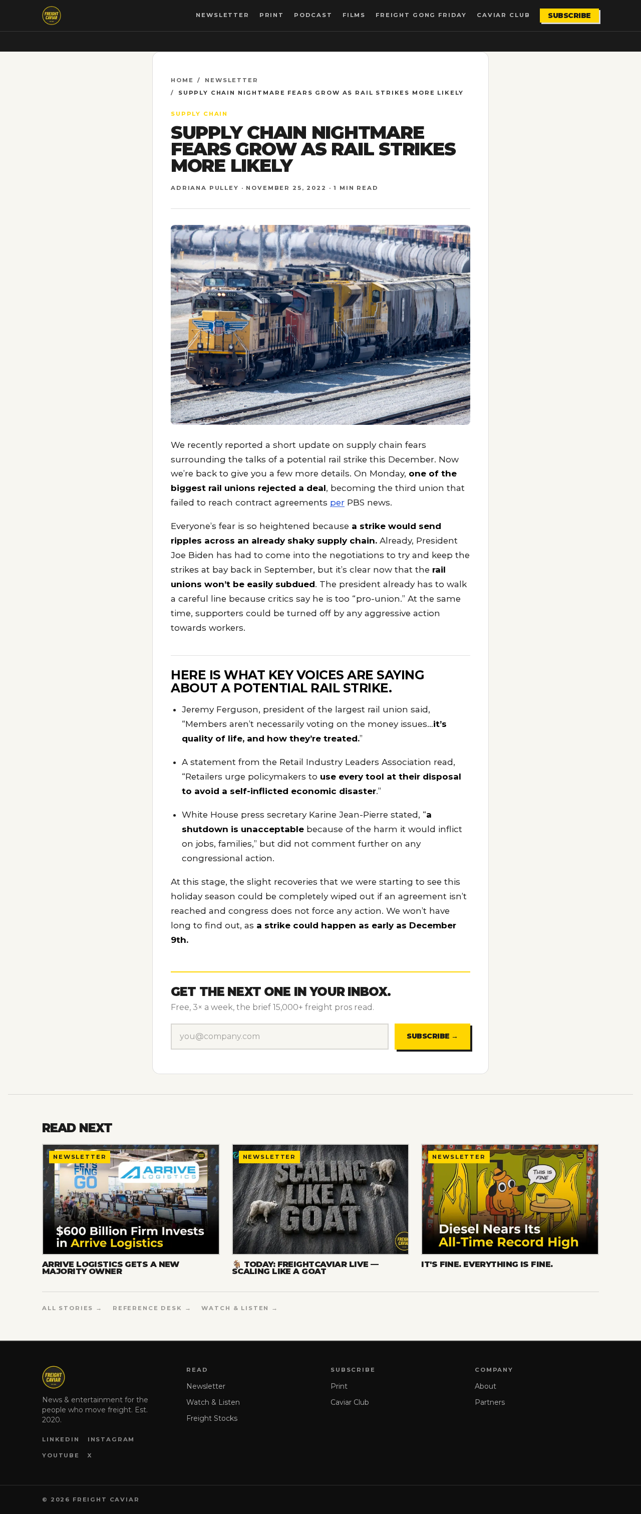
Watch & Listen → (239, 1308)
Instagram (111, 1439)
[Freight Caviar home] (51, 15)
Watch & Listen (213, 1402)
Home (182, 80)
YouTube (61, 1455)
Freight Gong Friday (421, 15)
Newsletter (222, 15)
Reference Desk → (152, 1308)
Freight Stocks (211, 1418)
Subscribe (569, 15)
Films (354, 15)
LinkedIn (61, 1439)
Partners (490, 1402)
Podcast (313, 15)
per (337, 502)
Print (271, 15)
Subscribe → (432, 1036)
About (485, 1386)
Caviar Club (503, 15)
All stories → (72, 1308)
